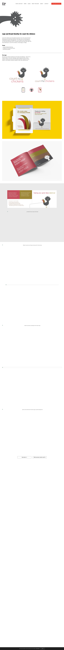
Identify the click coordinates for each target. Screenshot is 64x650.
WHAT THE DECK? (35, 3)
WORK (25, 3)
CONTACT (46, 3)
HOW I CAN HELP (19, 3)
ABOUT (41, 3)
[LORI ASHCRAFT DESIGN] (4, 4)
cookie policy (38, 648)
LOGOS (29, 3)
